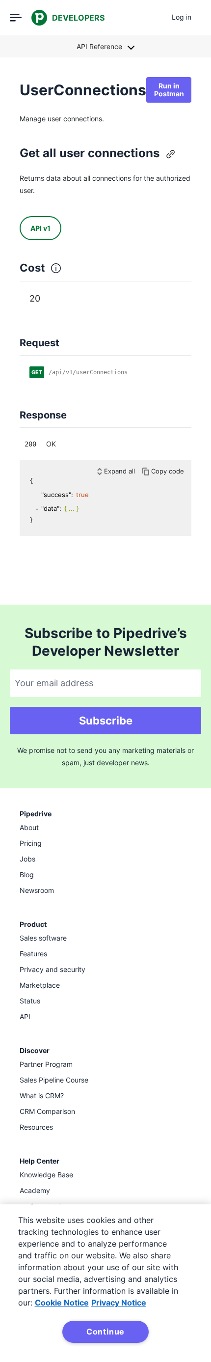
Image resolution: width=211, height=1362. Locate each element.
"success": (57, 495)
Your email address (54, 683)
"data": (51, 508)
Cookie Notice (62, 1302)
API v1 (40, 228)
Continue (105, 1331)
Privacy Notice (118, 1302)
